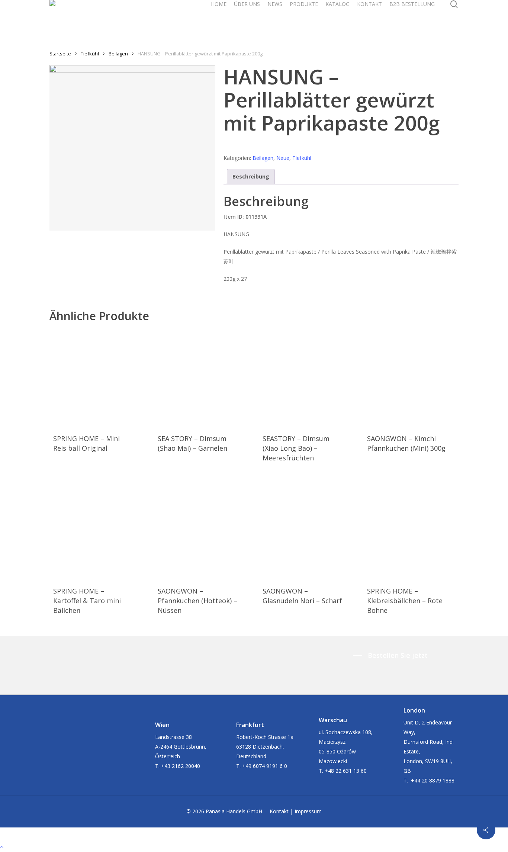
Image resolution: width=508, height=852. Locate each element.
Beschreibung (250, 176)
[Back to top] (254, 847)
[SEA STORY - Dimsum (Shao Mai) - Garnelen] (197, 375)
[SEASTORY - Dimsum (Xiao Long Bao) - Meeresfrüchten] (302, 375)
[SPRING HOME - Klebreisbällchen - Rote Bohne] (407, 527)
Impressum (308, 811)
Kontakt (279, 811)
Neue (282, 157)
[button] (392, 655)
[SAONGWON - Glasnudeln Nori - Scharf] (302, 527)
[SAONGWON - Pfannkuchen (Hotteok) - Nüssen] (197, 527)
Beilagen (118, 53)
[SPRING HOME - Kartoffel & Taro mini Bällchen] (93, 527)
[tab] (251, 176)
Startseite (60, 53)
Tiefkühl (90, 53)
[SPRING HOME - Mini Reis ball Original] (93, 375)
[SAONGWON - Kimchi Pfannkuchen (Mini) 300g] (407, 375)
